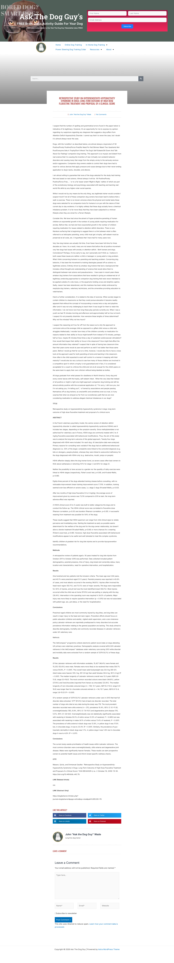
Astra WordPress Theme (109, 949)
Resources (94, 49)
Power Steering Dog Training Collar (71, 49)
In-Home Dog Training (95, 45)
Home (58, 45)
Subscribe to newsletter (66, 913)
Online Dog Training (73, 45)
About (108, 49)
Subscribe (127, 26)
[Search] (140, 78)
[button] (69, 815)
